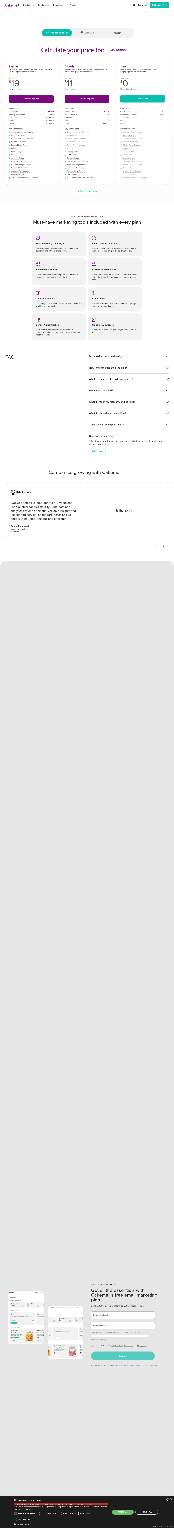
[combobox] (167, 1499)
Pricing (73, 5)
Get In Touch (97, 451)
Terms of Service (148, 1365)
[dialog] (87, 1512)
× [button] (171, 1499)
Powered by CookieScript (162, 1527)
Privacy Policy (134, 1365)
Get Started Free (159, 5)
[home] (12, 5)
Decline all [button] (147, 1512)
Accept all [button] (123, 1512)
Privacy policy (141, 1346)
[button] (28, 5)
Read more (28, 1509)
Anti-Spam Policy (117, 1346)
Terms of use (128, 1346)
